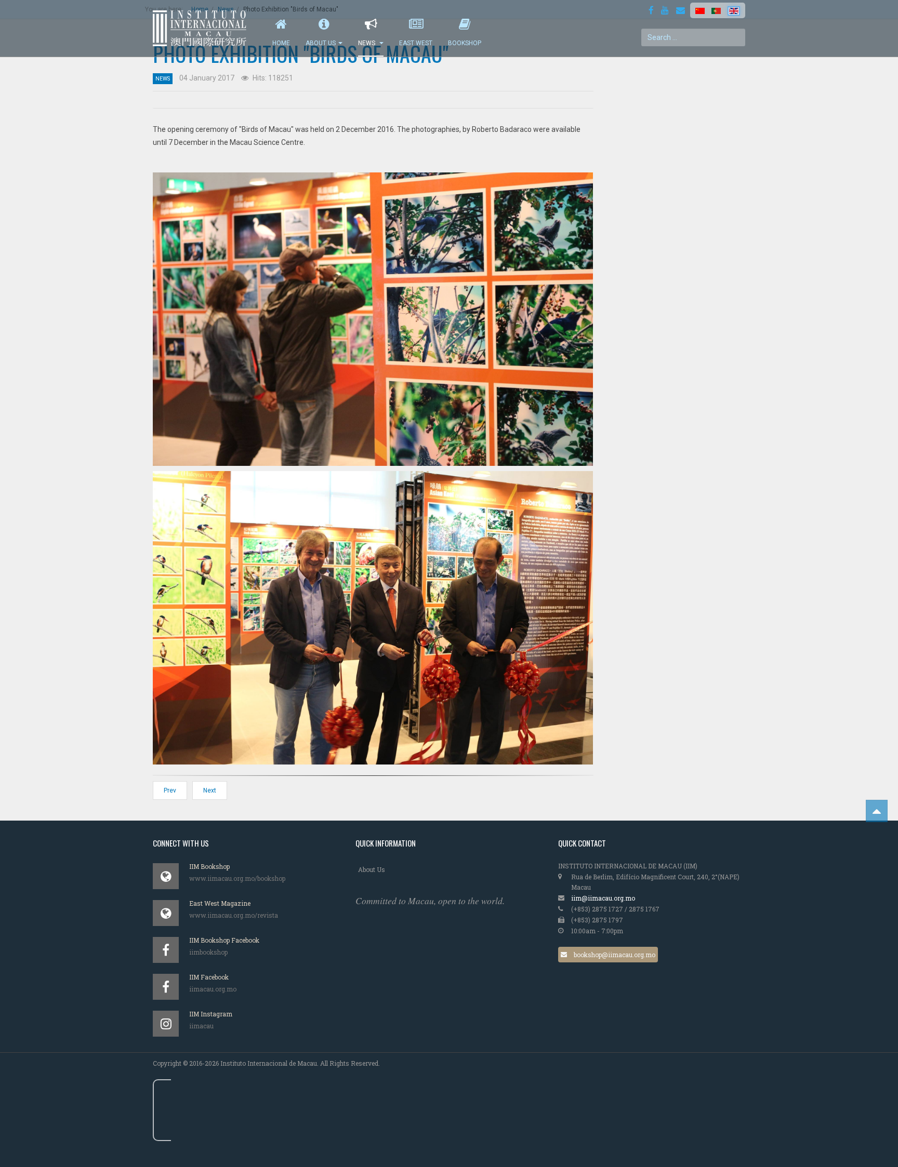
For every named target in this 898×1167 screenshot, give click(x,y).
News (367, 43)
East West (415, 43)
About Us (321, 43)
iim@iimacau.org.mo (603, 898)
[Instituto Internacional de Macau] (205, 28)
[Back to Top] (877, 811)
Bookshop (464, 43)
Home (281, 43)
